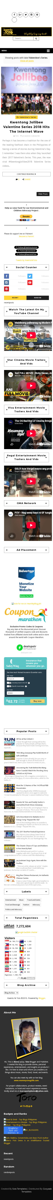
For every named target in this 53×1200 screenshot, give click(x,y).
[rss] (25, 1106)
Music (21, 900)
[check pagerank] (26, 932)
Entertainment (10, 900)
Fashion (26, 905)
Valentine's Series (27, 117)
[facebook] (23, 1106)
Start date (10, 689)
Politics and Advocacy (13, 909)
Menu (4, 51)
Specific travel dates (18, 686)
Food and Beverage (12, 905)
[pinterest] (31, 1106)
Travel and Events (33, 900)
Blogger (42, 998)
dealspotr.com (26, 653)
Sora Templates (19, 1189)
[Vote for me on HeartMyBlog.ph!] (26, 604)
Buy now (37, 701)
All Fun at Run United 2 (24, 739)
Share (28, 179)
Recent (15, 298)
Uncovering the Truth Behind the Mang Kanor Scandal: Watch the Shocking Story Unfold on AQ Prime (32, 770)
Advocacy (36, 905)
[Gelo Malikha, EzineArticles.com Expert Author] (26, 1138)
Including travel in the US (19, 682)
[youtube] (29, 1106)
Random (37, 298)
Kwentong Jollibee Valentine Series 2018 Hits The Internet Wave (26, 126)
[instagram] (27, 1106)
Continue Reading (26, 174)
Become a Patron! (26, 236)
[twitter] (21, 1106)
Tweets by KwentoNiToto (26, 260)
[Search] (36, 38)
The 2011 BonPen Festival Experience (30, 832)
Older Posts (43, 194)
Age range (10, 675)
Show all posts (27, 61)
